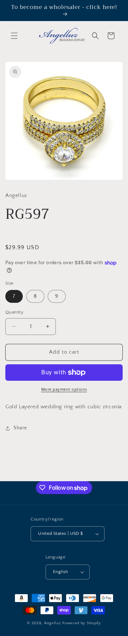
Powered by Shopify (81, 623)
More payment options (64, 389)
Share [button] (20, 428)
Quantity (14, 312)
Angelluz (53, 623)
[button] (14, 36)
